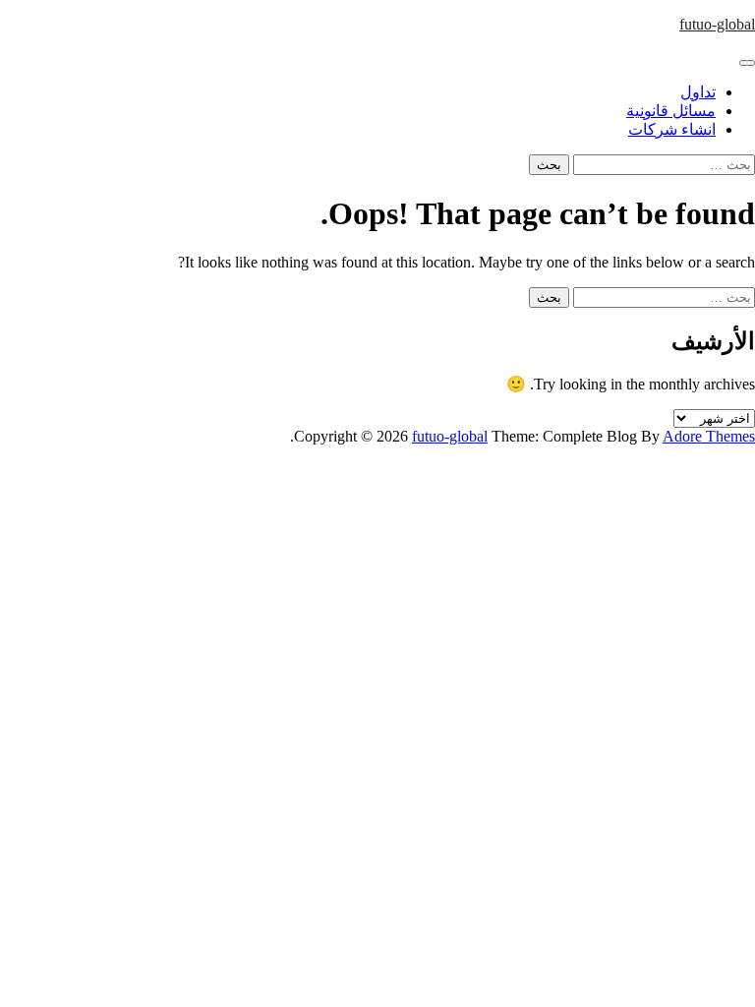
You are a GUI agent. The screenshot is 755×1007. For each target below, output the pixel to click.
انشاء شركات (672, 129)
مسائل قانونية (671, 110)
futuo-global (717, 24)
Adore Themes (709, 436)
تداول (698, 92)
